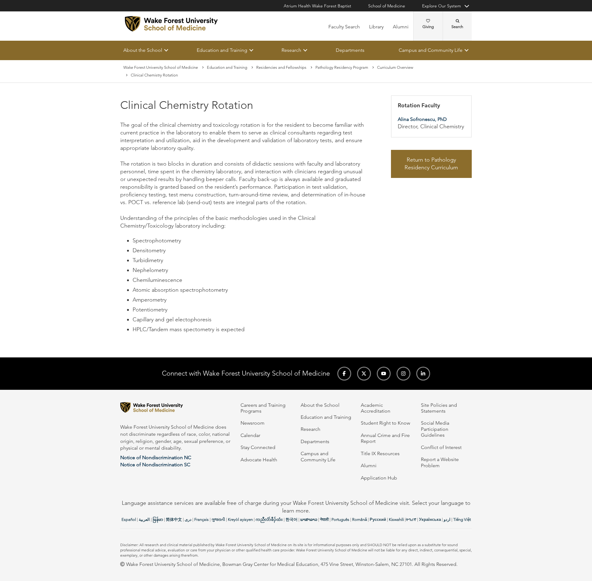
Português (340, 519)
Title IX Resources (380, 453)
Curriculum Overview (395, 67)
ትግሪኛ (411, 519)
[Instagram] (403, 374)
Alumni (401, 27)
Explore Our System (441, 6)
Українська (430, 519)
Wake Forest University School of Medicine (160, 67)
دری (188, 519)
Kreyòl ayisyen (240, 519)
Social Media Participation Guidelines (435, 429)
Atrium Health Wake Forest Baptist (317, 6)
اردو (447, 519)
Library (376, 27)
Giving (428, 26)
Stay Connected (257, 447)
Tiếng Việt (462, 519)
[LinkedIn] (423, 374)
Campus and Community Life (430, 50)
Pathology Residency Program (341, 67)
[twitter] (364, 374)
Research (291, 50)
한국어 (292, 519)
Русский (378, 519)
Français (201, 519)
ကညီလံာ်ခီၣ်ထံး (269, 519)
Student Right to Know (385, 423)
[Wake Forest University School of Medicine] (171, 23)
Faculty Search (344, 27)
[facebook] (344, 374)
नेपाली (324, 519)
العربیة (144, 519)
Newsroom (252, 423)
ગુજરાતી (218, 519)
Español (128, 519)
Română (359, 519)
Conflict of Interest (441, 447)
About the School (142, 50)
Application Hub (379, 478)
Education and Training (222, 50)
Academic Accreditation (375, 408)
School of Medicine (386, 6)
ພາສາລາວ (308, 519)
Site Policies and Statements (439, 408)
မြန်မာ (158, 519)
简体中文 (174, 519)
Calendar (250, 435)
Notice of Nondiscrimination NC (155, 457)
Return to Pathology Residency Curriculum (431, 163)
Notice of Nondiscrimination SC (155, 465)
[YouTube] (384, 374)
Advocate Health (258, 460)
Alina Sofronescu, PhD (422, 119)
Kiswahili (396, 519)
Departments (350, 50)
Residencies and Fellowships (281, 67)
